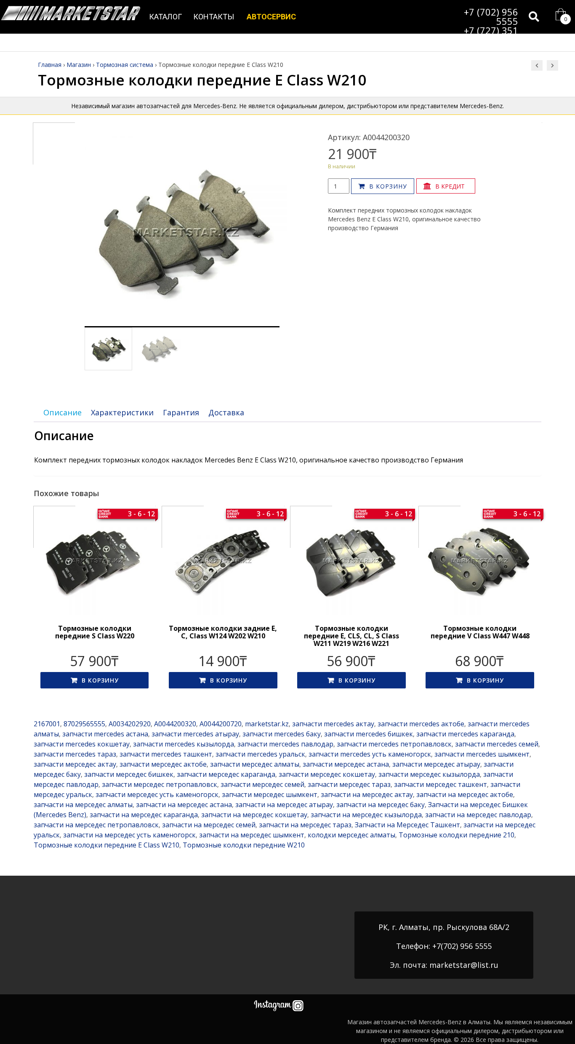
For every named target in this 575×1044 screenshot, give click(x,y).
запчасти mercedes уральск (260, 754)
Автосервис (271, 16)
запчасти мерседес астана (346, 764)
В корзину (388, 186)
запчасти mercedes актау (333, 723)
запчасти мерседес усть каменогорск (157, 794)
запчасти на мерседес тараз (305, 824)
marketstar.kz (267, 723)
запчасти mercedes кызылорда (183, 744)
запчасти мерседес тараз (349, 784)
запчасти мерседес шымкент (269, 794)
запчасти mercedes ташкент (166, 754)
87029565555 (84, 723)
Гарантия (181, 412)
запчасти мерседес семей (262, 784)
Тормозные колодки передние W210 (244, 845)
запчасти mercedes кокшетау (82, 744)
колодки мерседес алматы (351, 834)
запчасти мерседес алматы (254, 764)
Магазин (79, 65)
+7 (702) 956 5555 (491, 16)
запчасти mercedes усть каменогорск (370, 754)
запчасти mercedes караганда (465, 734)
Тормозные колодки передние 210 (456, 834)
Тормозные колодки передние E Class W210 (106, 845)
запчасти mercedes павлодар (285, 744)
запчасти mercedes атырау (195, 734)
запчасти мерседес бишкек (128, 774)
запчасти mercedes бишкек (368, 734)
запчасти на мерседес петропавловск (96, 824)
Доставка (226, 412)
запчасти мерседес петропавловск (159, 784)
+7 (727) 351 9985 (491, 35)
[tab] (62, 412)
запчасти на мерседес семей (209, 824)
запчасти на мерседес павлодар (478, 814)
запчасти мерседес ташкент (440, 784)
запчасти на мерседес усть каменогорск (129, 834)
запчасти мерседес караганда (226, 774)
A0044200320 (175, 723)
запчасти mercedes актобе (421, 723)
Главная (49, 65)
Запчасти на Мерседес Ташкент (407, 824)
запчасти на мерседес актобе (464, 794)
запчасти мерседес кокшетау (327, 774)
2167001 (47, 723)
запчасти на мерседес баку (380, 804)
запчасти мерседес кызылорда (429, 774)
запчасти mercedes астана (105, 734)
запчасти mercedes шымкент (482, 754)
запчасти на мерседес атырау (284, 804)
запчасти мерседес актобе (163, 764)
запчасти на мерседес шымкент (251, 834)
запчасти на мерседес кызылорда (366, 814)
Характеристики (122, 412)
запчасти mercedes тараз (75, 754)
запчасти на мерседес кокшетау (254, 814)
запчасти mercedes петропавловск (394, 744)
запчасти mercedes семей (496, 744)
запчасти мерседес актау (75, 764)
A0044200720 (221, 723)
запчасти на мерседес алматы (83, 804)
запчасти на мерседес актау (367, 794)
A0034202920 (130, 723)
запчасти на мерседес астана (184, 804)
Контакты (213, 16)
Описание (62, 412)
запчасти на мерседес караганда (144, 814)
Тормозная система (124, 65)
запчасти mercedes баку (281, 734)
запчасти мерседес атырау (436, 764)
